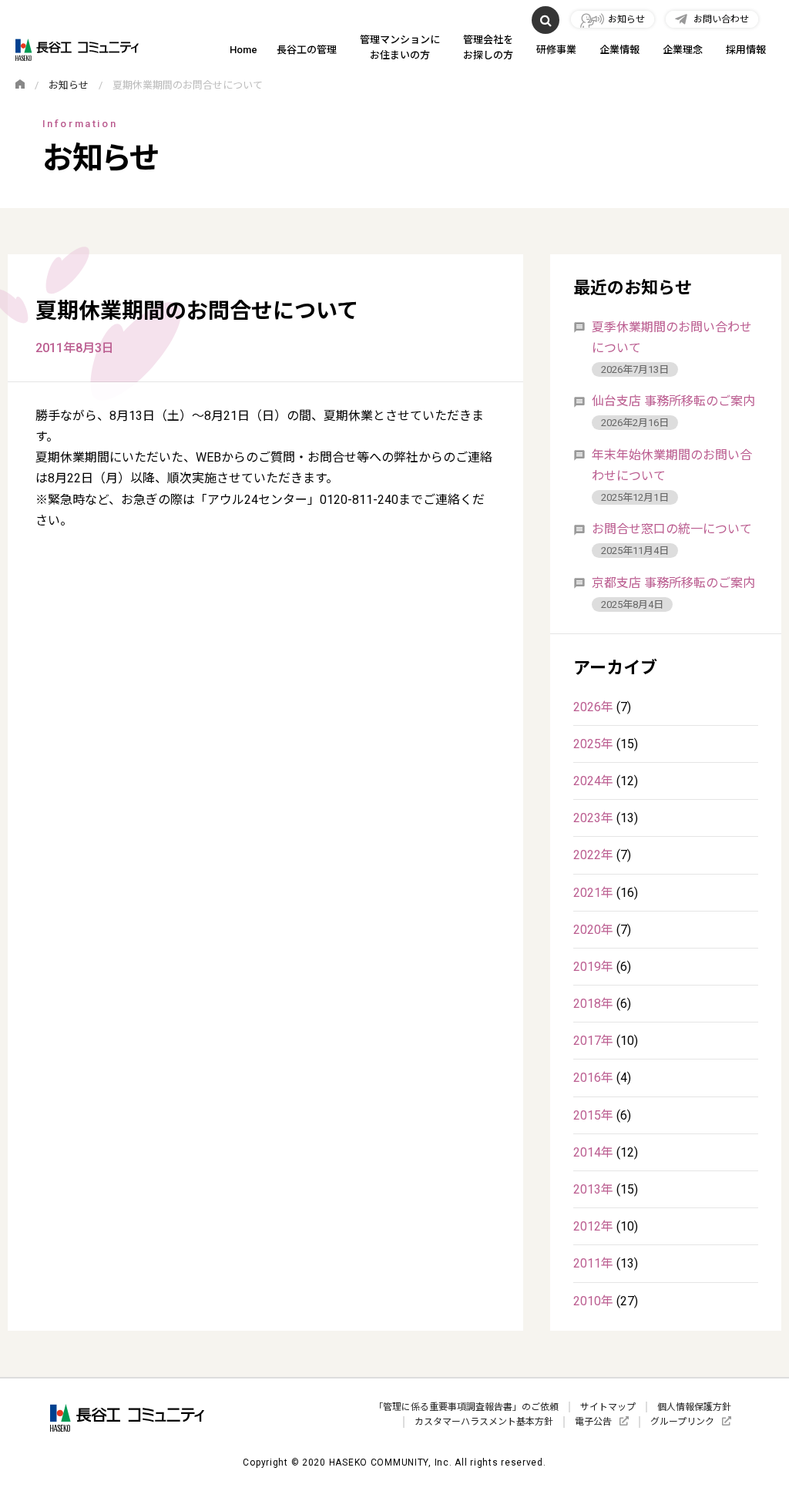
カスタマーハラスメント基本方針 (484, 1421)
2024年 (593, 781)
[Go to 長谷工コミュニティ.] (20, 85)
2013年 (593, 1189)
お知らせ (626, 19)
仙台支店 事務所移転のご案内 (673, 401)
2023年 (593, 818)
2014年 (593, 1152)
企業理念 (683, 49)
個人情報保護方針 (694, 1407)
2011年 (593, 1263)
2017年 (593, 1040)
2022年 (593, 855)
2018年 (593, 1003)
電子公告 (593, 1421)
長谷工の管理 (307, 49)
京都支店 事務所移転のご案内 (673, 583)
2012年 (593, 1226)
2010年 (593, 1301)
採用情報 (746, 49)
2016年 (593, 1077)
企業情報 (619, 49)
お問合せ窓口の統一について (672, 529)
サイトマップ (608, 1407)
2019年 (593, 966)
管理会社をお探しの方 (488, 47)
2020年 (593, 929)
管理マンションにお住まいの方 (400, 47)
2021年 (593, 892)
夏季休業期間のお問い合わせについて (672, 337)
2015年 (593, 1115)
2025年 (593, 744)
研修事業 (556, 49)
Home (243, 49)
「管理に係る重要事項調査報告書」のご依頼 (466, 1407)
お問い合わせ (721, 19)
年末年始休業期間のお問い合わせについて (672, 465)
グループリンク (682, 1421)
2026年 (593, 707)
